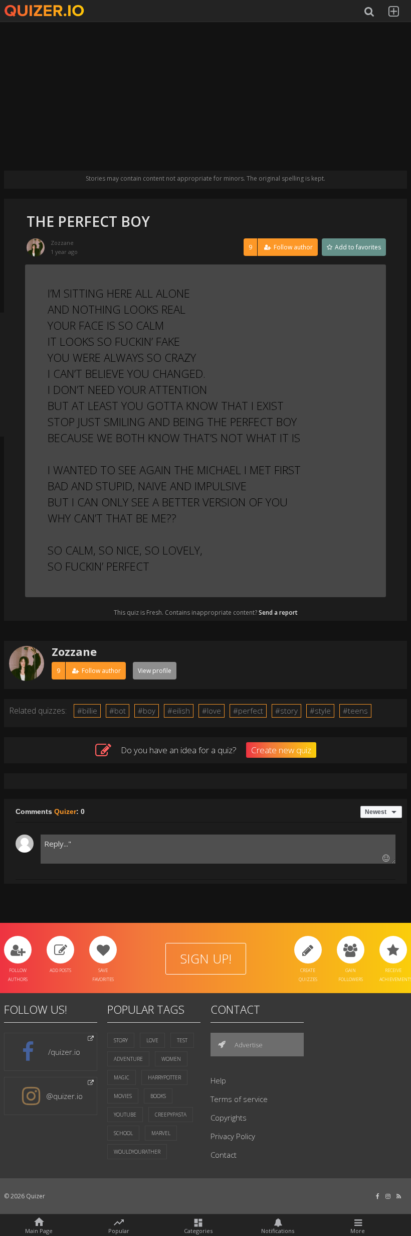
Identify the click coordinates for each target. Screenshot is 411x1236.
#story (286, 711)
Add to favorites (357, 247)
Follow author (281, 247)
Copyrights (229, 1118)
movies (123, 1096)
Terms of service (239, 1099)
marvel (160, 1133)
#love (211, 711)
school (123, 1133)
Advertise (248, 1044)
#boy (146, 711)
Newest (375, 811)
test (182, 1040)
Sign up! (206, 958)
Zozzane (62, 242)
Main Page (39, 1230)
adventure (128, 1058)
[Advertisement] (205, 100)
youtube (125, 1114)
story (121, 1040)
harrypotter (164, 1077)
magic (121, 1077)
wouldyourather (137, 1151)
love (152, 1040)
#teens (355, 711)
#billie (87, 711)
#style (320, 711)
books (158, 1096)
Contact (224, 1155)
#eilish (178, 711)
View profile (154, 670)
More (357, 1230)
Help (218, 1080)
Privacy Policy (233, 1136)
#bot (117, 711)
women (171, 1058)
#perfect (248, 711)
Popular (118, 1230)
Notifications (277, 1230)
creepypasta (170, 1114)
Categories (198, 1230)
